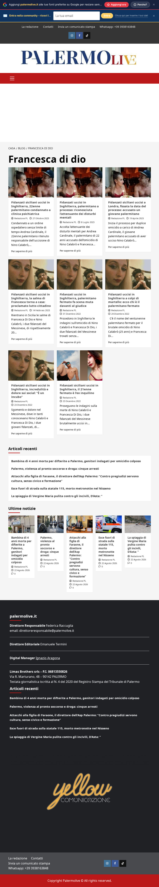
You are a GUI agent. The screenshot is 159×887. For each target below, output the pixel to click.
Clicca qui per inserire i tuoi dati (131, 15)
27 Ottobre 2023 (41, 218)
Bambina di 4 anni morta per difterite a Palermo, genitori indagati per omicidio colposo (76, 461)
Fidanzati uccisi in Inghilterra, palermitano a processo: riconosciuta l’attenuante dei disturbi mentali (79, 209)
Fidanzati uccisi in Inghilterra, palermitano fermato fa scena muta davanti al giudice (78, 300)
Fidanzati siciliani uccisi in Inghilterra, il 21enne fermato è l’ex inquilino (79, 389)
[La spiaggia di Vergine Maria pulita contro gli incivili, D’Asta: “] (138, 524)
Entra (107, 15)
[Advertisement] (79, 113)
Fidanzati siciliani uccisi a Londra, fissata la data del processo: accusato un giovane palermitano (127, 208)
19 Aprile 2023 (137, 218)
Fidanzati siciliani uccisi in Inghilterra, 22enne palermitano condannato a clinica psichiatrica (31, 208)
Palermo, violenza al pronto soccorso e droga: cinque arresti (55, 468)
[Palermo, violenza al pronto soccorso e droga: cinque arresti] (50, 524)
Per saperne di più (21, 251)
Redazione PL (21, 218)
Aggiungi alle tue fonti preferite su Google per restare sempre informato (63, 4)
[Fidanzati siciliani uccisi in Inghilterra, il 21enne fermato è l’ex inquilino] (79, 365)
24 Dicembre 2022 (120, 313)
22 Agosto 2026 (22, 570)
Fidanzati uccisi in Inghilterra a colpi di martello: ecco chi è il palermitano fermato (124, 300)
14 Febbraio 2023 (41, 310)
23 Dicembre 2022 (23, 404)
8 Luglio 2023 (87, 222)
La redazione (30, 27)
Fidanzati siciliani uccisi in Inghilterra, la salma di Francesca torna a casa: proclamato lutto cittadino (31, 300)
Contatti (48, 27)
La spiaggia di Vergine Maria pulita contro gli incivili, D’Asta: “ (56, 496)
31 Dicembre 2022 (72, 313)
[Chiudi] (154, 5)
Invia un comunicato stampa (76, 27)
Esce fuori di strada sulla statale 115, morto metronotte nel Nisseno (61, 488)
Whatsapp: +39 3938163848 (117, 27)
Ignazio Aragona (48, 658)
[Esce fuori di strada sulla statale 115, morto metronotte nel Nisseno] (109, 524)
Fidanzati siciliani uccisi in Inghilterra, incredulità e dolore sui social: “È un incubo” (30, 391)
